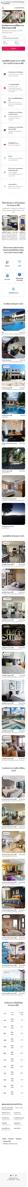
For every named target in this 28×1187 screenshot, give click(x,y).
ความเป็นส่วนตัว (11, 1179)
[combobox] (13, 38)
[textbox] (7, 44)
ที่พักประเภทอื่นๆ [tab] (19, 1107)
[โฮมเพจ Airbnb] (3, 7)
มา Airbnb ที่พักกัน (19, 8)
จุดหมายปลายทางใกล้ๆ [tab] (7, 1107)
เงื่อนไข (18, 1179)
